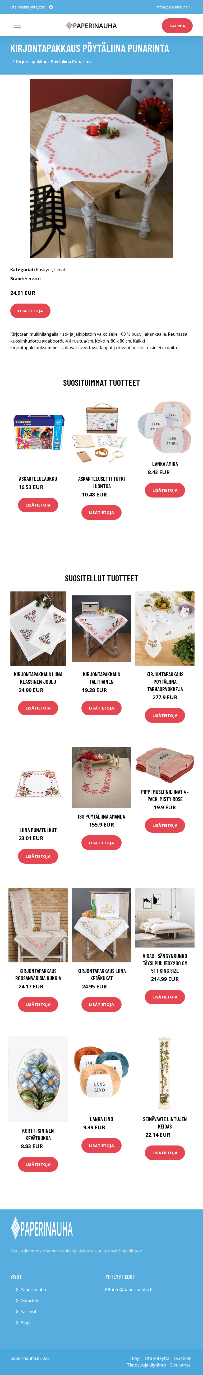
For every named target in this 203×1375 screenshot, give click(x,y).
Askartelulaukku (38, 478)
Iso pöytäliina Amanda (101, 816)
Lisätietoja (30, 310)
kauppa (177, 25)
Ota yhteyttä (157, 1358)
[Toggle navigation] (17, 25)
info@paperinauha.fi (173, 7)
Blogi (25, 1323)
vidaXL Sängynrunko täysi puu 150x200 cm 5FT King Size (165, 963)
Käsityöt (44, 270)
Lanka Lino (101, 1118)
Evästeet (182, 1358)
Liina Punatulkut (38, 830)
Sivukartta (180, 1365)
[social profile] (51, 7)
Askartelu (29, 1301)
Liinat (59, 270)
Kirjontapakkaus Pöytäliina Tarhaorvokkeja (164, 681)
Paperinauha (33, 1289)
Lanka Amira (165, 463)
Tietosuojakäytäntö (146, 1365)
